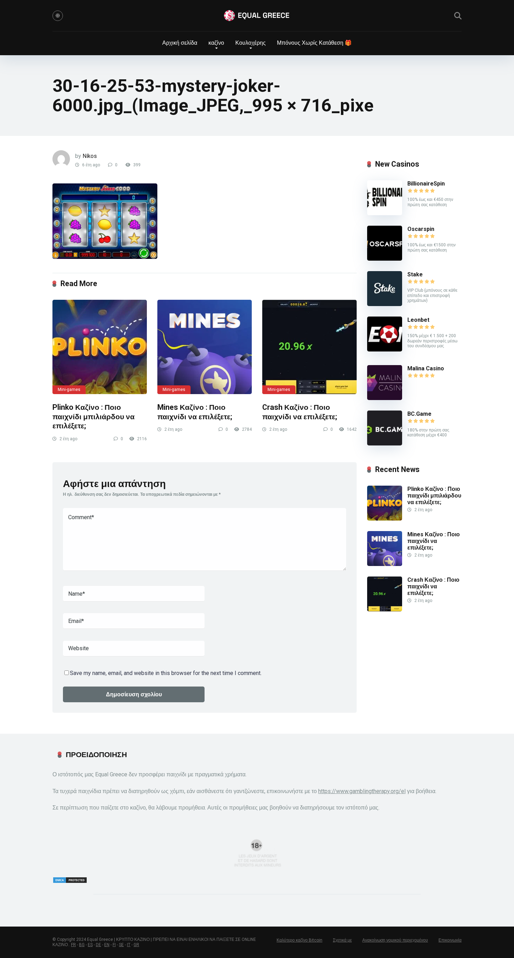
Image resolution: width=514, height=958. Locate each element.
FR (73, 944)
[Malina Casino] (384, 398)
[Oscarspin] (384, 258)
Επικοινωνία (450, 940)
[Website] (57, 15)
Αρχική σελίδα (179, 42)
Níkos (90, 156)
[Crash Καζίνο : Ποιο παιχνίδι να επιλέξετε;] (309, 347)
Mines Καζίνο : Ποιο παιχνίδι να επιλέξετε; (194, 412)
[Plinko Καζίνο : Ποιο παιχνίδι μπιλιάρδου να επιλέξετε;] (99, 347)
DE (98, 944)
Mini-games (69, 389)
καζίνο (216, 42)
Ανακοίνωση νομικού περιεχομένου (395, 940)
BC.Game (419, 414)
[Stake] (384, 304)
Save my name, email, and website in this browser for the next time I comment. (166, 673)
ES (90, 944)
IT (128, 944)
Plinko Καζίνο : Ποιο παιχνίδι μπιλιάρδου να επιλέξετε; (93, 416)
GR (136, 944)
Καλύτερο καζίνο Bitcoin (299, 940)
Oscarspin (420, 229)
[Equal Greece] (257, 16)
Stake (415, 274)
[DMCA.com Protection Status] (69, 881)
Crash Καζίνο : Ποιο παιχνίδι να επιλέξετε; (299, 412)
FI (114, 944)
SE (121, 944)
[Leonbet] (384, 349)
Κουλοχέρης (250, 42)
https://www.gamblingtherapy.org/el (362, 791)
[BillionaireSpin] (384, 213)
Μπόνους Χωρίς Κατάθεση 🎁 (314, 42)
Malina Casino (425, 368)
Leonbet (418, 320)
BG (82, 944)
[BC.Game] (384, 443)
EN (106, 944)
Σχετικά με (342, 940)
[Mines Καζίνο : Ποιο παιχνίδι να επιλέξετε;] (204, 347)
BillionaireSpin (426, 183)
